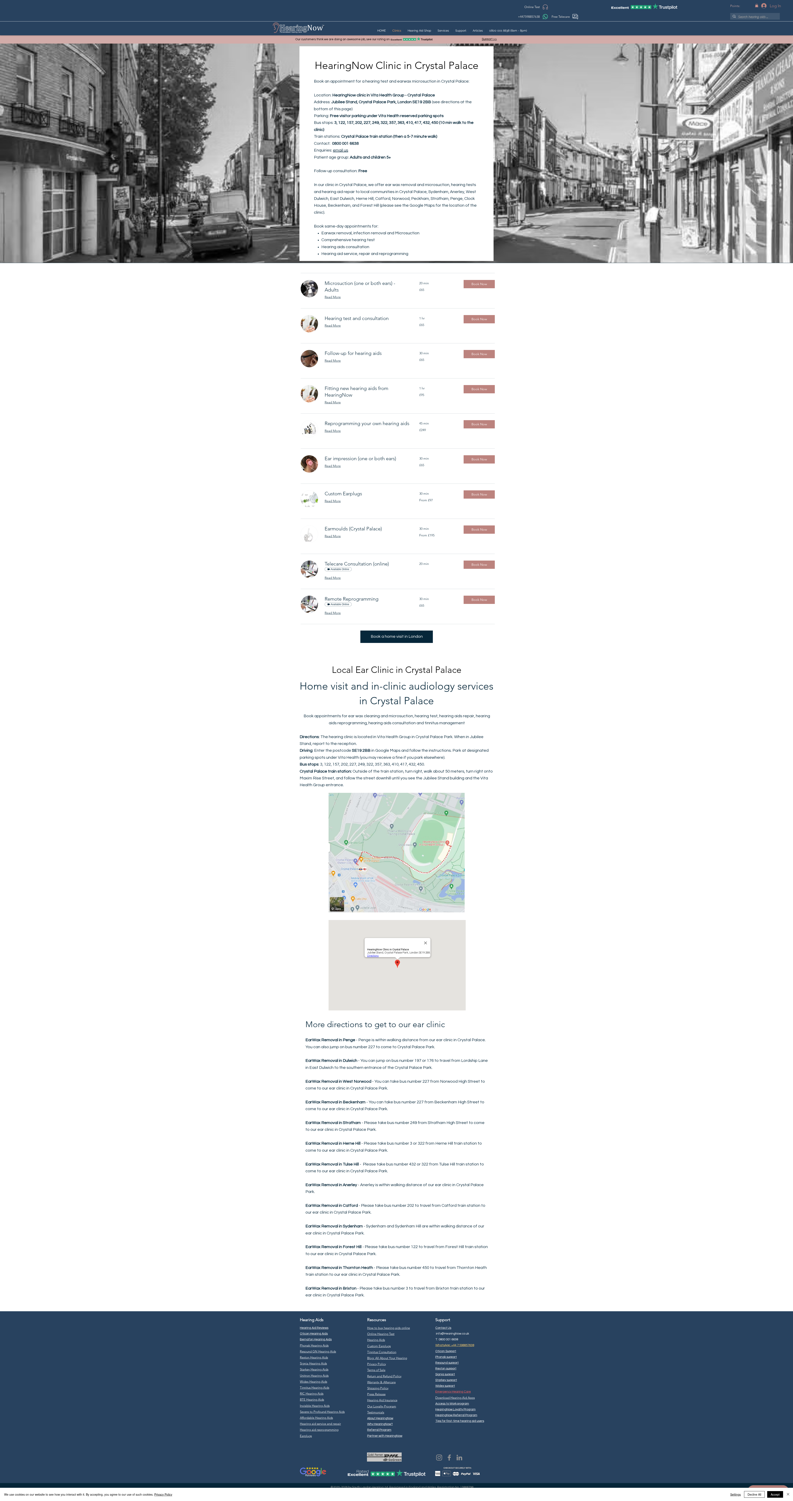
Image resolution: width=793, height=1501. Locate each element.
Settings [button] (735, 1494)
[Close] (788, 1494)
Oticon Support (445, 1351)
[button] (756, 5)
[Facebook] (449, 1458)
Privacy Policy (163, 1494)
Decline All (754, 1494)
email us (340, 150)
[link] (367, 286)
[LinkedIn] (459, 1458)
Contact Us (443, 1327)
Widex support (445, 1385)
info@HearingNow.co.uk (452, 1333)
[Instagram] (439, 1458)
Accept (775, 1494)
